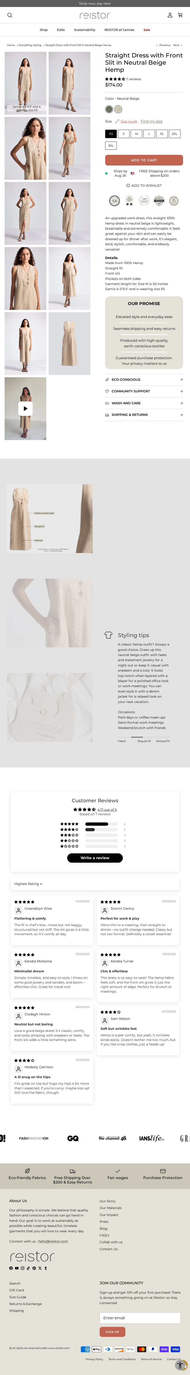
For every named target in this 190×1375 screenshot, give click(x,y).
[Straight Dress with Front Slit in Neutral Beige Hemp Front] (69, 83)
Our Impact (109, 1215)
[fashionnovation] (19, 1138)
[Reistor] (95, 15)
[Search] (10, 15)
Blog (104, 1228)
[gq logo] (58, 1138)
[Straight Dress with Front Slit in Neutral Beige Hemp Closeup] (25, 148)
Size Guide (17, 1297)
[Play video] (25, 408)
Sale (147, 30)
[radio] (109, 109)
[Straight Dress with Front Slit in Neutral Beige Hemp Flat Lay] (69, 343)
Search (14, 1283)
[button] (115, 79)
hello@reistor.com (53, 1241)
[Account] (169, 15)
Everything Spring (30, 45)
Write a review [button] (95, 858)
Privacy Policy (94, 1359)
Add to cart (144, 160)
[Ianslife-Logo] (137, 1138)
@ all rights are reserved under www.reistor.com (39, 1348)
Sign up (112, 1332)
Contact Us (109, 1249)
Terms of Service (151, 1359)
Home (11, 45)
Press (104, 1221)
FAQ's (104, 1235)
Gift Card (16, 1290)
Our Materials (111, 1208)
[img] (24, 902)
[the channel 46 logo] (98, 1138)
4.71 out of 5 (107, 810)
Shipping (16, 1311)
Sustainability (84, 30)
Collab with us (111, 1242)
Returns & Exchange (25, 1304)
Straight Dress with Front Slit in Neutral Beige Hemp (78, 45)
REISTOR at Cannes (119, 30)
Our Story (108, 1201)
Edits (61, 30)
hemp (108, 3)
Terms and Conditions (122, 1359)
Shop (44, 30)
